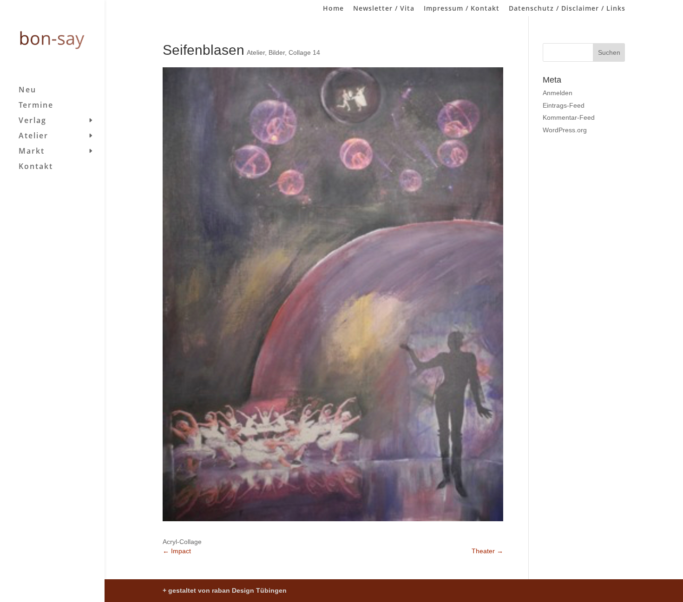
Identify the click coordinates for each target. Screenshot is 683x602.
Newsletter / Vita (383, 9)
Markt (32, 152)
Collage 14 (304, 52)
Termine (36, 106)
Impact (177, 551)
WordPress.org (565, 130)
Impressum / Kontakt (461, 9)
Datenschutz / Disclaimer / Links (567, 9)
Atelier (33, 136)
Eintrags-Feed (563, 105)
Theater (487, 551)
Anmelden (557, 93)
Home (333, 9)
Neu (27, 90)
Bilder (277, 52)
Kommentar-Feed (569, 117)
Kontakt (36, 167)
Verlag (32, 121)
